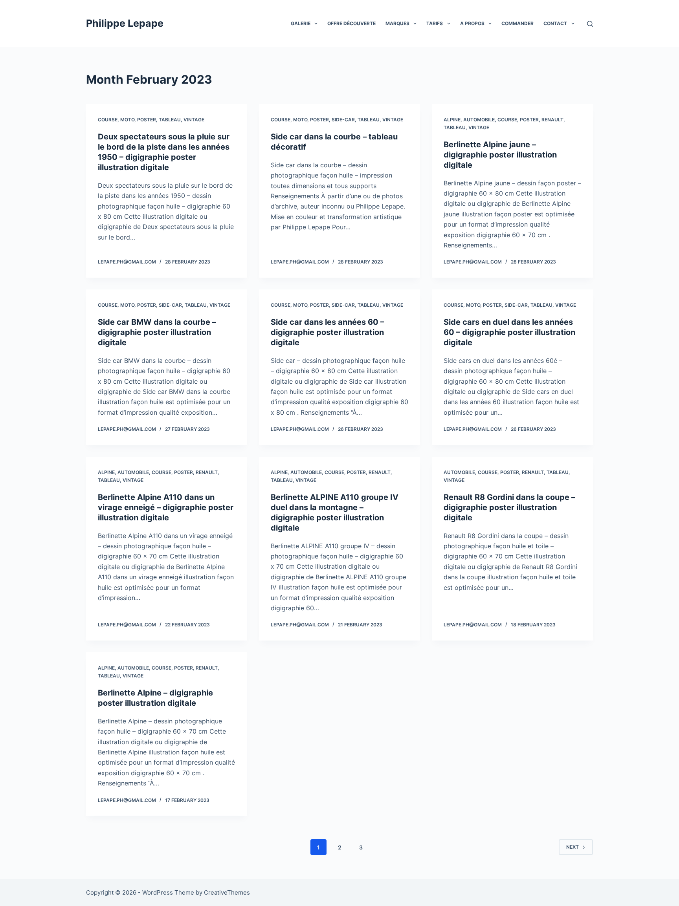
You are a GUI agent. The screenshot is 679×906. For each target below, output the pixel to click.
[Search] (590, 24)
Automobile (479, 120)
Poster (146, 120)
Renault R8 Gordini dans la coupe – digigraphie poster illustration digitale (509, 507)
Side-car (343, 120)
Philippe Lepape (124, 23)
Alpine (452, 120)
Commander (517, 23)
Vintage (194, 120)
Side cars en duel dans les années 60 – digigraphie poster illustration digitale (509, 332)
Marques (397, 23)
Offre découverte (351, 23)
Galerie (300, 23)
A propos (472, 23)
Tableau (170, 120)
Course (107, 120)
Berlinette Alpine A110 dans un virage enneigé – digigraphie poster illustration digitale (165, 507)
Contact (555, 23)
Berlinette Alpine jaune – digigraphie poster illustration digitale (500, 155)
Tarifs (434, 23)
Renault (552, 120)
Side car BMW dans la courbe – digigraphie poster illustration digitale (157, 332)
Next (572, 847)
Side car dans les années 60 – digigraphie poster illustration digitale (327, 332)
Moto (127, 120)
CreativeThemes (227, 892)
